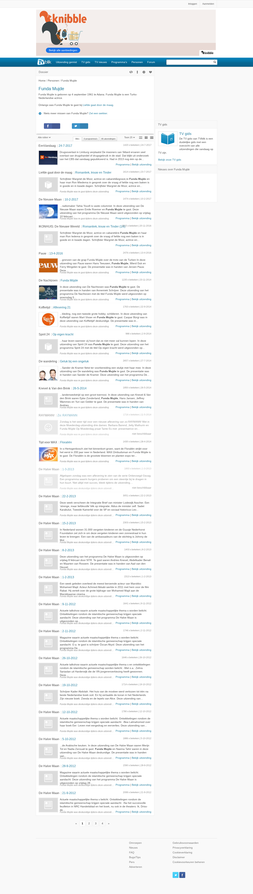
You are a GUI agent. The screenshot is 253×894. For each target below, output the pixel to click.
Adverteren (135, 867)
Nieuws (133, 847)
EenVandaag (47, 145)
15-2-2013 (69, 523)
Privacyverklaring (183, 847)
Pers (131, 862)
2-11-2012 (69, 631)
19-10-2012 (69, 685)
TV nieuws (101, 62)
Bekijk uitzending (142, 164)
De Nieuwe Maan (50, 199)
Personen (137, 62)
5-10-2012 (69, 739)
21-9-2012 (69, 793)
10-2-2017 (71, 199)
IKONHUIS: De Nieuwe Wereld (59, 226)
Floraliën (66, 442)
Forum (151, 62)
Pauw (42, 253)
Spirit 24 (44, 334)
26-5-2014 (79, 388)
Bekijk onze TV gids (169, 159)
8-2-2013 (68, 550)
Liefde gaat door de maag (98, 105)
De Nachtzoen (48, 280)
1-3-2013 (68, 469)
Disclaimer (179, 857)
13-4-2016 (56, 253)
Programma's (119, 62)
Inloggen (192, 4)
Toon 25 (128, 137)
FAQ (131, 852)
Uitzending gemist (66, 62)
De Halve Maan (49, 469)
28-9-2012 (69, 766)
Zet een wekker (98, 113)
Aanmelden (208, 4)
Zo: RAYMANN (67, 415)
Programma (123, 164)
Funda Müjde (69, 280)
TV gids (85, 62)
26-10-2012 (69, 658)
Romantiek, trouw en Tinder (93, 172)
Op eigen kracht (63, 334)
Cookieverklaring (182, 852)
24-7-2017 (65, 145)
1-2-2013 (68, 577)
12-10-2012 (69, 712)
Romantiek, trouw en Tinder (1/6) (104, 226)
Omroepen (135, 843)
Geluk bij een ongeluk (74, 361)
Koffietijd (44, 307)
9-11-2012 (69, 604)
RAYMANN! (46, 415)
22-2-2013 (69, 496)
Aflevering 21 (62, 307)
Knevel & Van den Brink (54, 388)
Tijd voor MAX (48, 442)
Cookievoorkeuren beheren (189, 862)
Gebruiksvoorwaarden (186, 843)
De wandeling (48, 361)
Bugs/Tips (135, 857)
